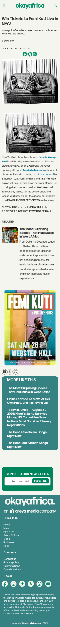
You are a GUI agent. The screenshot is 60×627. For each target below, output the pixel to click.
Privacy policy (11, 562)
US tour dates (44, 174)
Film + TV (9, 531)
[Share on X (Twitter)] (30, 54)
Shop (7, 546)
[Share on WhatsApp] (34, 54)
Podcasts (9, 542)
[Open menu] (4, 6)
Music (7, 528)
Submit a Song (12, 566)
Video (7, 539)
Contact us (10, 559)
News (7, 524)
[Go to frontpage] (30, 5)
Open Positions (12, 569)
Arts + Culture (11, 535)
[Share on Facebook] (24, 54)
